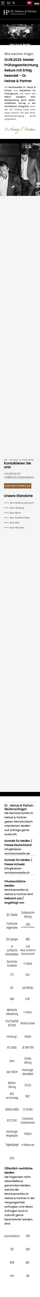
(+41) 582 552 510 (12, 473)
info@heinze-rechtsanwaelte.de (17, 851)
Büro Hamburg (17, 507)
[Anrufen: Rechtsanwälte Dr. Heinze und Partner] (14, 3)
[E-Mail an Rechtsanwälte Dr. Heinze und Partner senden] (9, 3)
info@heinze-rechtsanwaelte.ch (19, 477)
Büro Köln (14, 522)
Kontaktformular (17, 485)
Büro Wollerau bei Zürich (22, 502)
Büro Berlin (15, 512)
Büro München (17, 527)
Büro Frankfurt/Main (20, 517)
